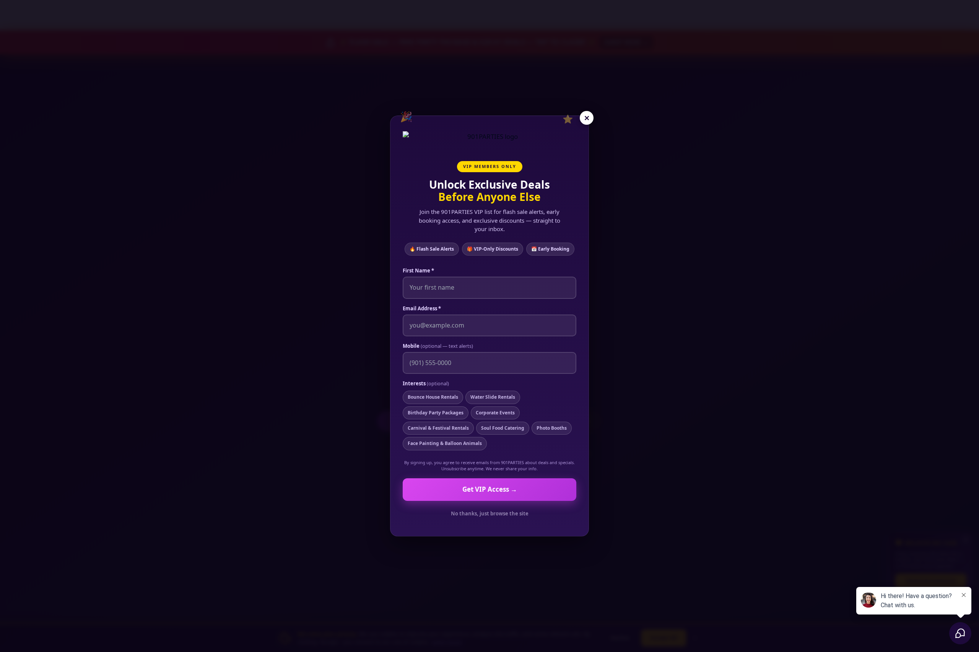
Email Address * (422, 308)
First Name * (418, 270)
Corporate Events (495, 412)
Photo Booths (552, 428)
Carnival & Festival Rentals (438, 428)
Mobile (438, 345)
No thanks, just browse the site (490, 513)
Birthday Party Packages (435, 412)
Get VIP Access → (489, 489)
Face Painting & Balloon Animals (445, 443)
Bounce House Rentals (433, 397)
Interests (426, 383)
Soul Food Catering (502, 428)
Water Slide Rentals (492, 397)
